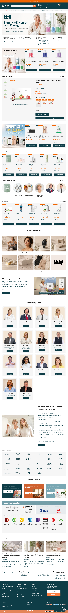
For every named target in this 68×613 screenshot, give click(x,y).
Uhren (25, 10)
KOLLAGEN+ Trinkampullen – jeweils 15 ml (8, 216)
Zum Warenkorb (31, 70)
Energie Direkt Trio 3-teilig (59, 165)
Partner (18, 593)
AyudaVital (55, 135)
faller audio (28, 135)
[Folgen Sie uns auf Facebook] (27, 604)
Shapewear (34, 10)
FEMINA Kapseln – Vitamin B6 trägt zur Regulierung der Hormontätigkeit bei (46, 216)
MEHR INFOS (41, 445)
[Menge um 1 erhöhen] (46, 111)
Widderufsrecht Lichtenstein (5, 597)
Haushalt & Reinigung (41, 10)
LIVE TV (18, 591)
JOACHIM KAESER (19, 164)
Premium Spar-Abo (36, 593)
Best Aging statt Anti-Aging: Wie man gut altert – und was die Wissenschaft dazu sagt (33, 555)
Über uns (19, 586)
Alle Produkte (63, 180)
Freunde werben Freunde (37, 595)
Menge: (37, 110)
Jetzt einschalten (6, 293)
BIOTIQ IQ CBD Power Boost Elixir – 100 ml (44, 137)
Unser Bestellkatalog (21, 594)
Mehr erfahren (10, 326)
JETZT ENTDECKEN (9, 55)
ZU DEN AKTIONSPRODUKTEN (59, 611)
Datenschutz (4, 588)
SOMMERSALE (49, 611)
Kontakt (33, 586)
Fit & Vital (14, 10)
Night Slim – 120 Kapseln (44, 61)
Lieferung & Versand (36, 590)
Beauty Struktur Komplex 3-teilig (21, 166)
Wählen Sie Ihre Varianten (45, 70)
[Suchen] (34, 6)
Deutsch (4, 602)
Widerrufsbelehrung (6, 590)
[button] (65, 610)
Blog (61, 10)
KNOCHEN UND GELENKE (58, 136)
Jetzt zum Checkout (57, 118)
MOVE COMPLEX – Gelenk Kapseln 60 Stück (59, 216)
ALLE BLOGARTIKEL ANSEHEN (59, 539)
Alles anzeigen (63, 152)
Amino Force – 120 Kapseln (58, 61)
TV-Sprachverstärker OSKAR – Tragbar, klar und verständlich (31, 137)
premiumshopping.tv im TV (22, 589)
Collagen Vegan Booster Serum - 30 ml (46, 166)
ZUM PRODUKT (63, 76)
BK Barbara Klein (32, 213)
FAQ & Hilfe (34, 588)
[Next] (66, 60)
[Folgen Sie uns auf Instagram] (29, 604)
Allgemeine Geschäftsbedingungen (7, 594)
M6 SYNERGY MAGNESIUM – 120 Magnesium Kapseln (34, 216)
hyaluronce (5, 164)
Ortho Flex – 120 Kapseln (31, 61)
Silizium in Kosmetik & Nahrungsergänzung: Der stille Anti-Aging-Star (11, 555)
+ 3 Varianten (5, 220)
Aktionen (52, 10)
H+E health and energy (30, 59)
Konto (47, 7)
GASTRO (17, 213)
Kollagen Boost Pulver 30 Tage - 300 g (8, 166)
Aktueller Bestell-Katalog (7, 586)
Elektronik (47, 10)
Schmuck (30, 10)
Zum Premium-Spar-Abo (42, 114)
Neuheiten (10, 10)
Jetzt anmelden (53, 594)
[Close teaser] (62, 607)
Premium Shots (6, 213)
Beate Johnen (42, 135)
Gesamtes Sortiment (57, 10)
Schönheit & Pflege (20, 10)
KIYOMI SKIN (31, 164)
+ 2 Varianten (41, 67)
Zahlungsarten (35, 591)
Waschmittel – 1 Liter (20, 215)
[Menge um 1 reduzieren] (40, 111)
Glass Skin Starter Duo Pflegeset (33, 166)
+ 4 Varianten (18, 220)
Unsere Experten (20, 596)
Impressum (4, 591)
